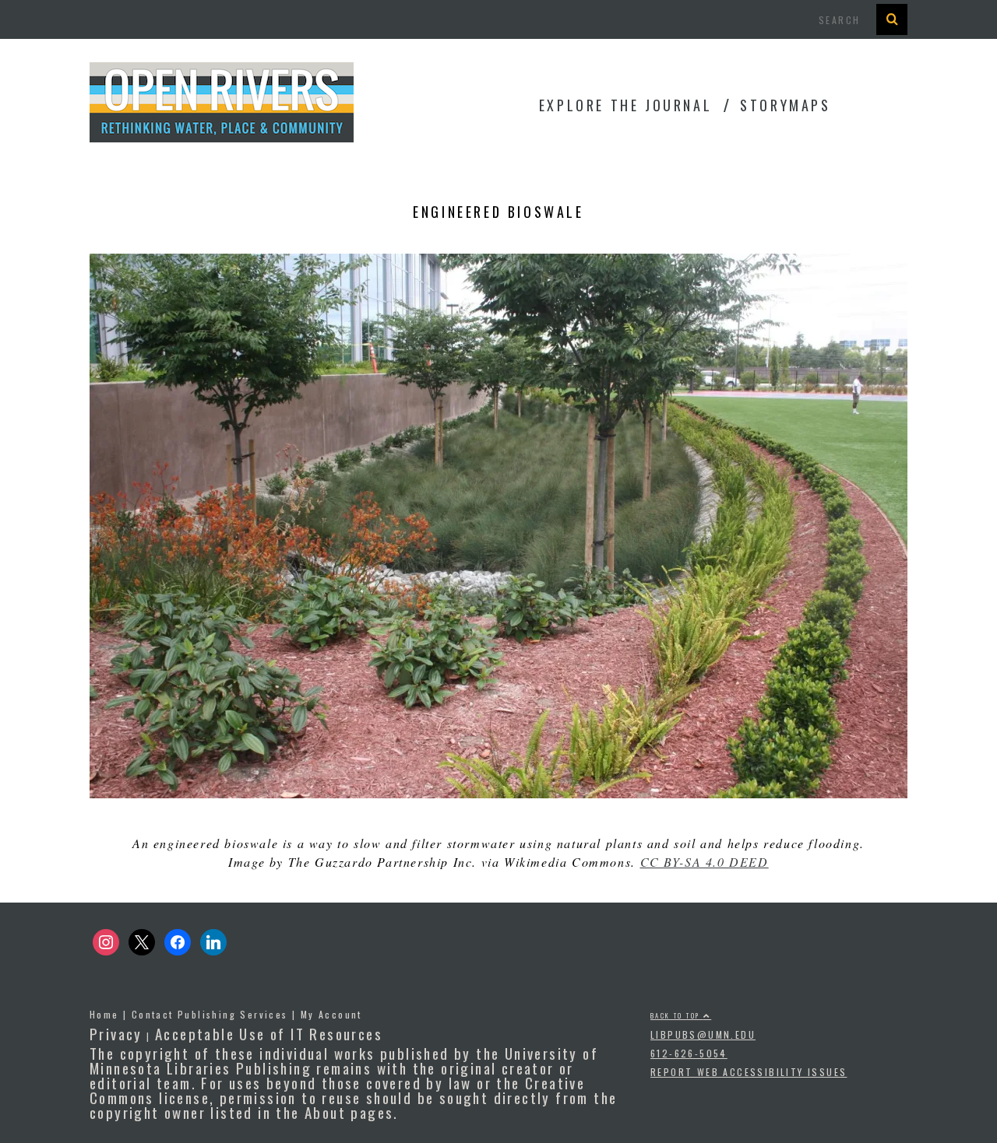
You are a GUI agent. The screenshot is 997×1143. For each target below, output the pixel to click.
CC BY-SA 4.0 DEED (704, 862)
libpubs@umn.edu (703, 1034)
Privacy (116, 1033)
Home (104, 1014)
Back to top (676, 1015)
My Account (331, 1014)
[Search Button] (891, 19)
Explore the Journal (625, 105)
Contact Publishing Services (210, 1014)
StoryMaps (785, 105)
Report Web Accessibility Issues (748, 1071)
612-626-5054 (688, 1053)
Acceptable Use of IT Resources (268, 1033)
